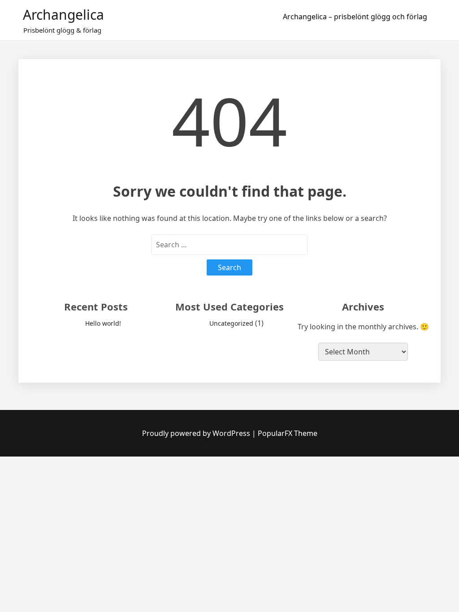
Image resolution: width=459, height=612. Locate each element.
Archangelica (63, 14)
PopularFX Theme (287, 433)
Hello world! (103, 323)
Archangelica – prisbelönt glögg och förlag (355, 17)
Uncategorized (231, 323)
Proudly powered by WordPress (197, 433)
